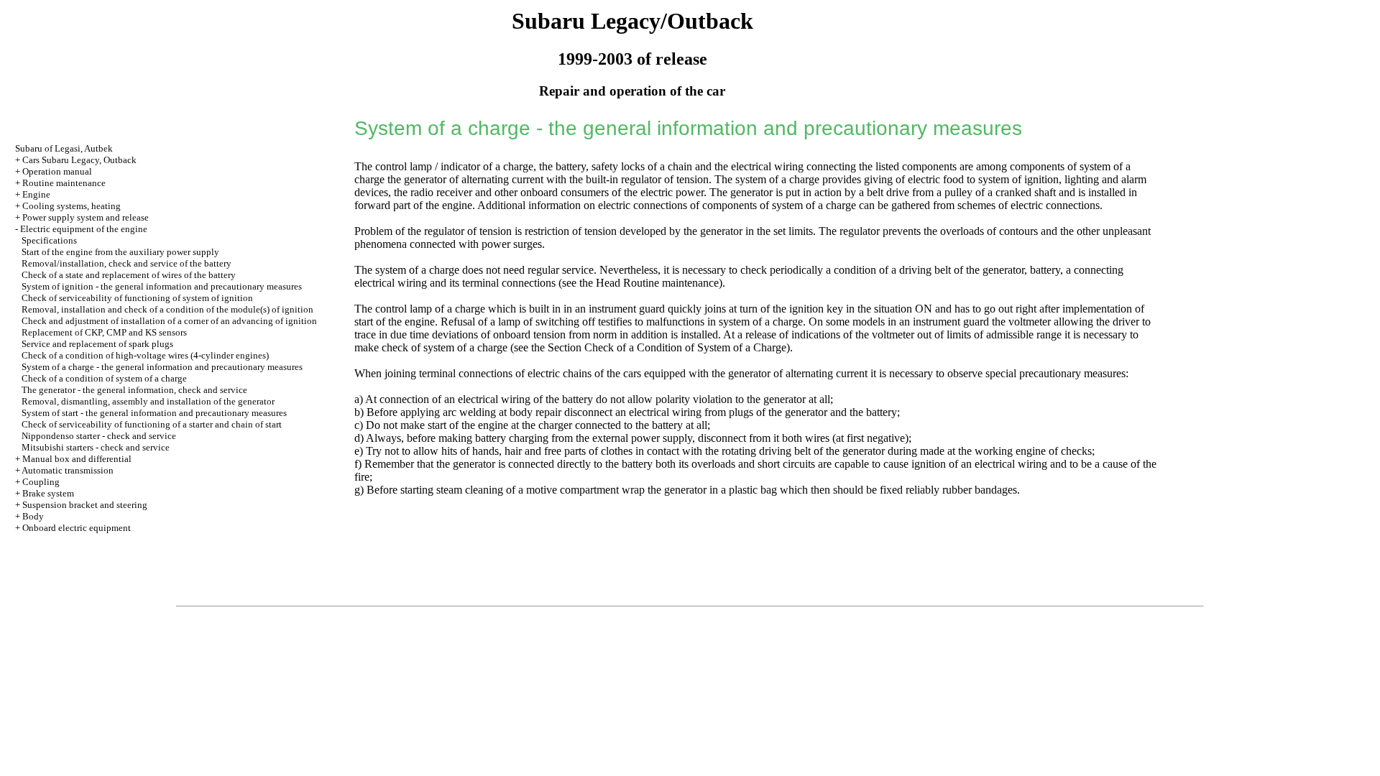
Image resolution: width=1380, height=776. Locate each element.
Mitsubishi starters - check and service (96, 447)
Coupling (41, 481)
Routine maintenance (64, 182)
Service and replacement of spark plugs (97, 343)
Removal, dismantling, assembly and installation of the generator (148, 401)
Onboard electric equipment (76, 527)
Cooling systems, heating (71, 205)
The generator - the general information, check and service (134, 389)
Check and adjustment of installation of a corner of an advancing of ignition (169, 320)
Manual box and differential (77, 458)
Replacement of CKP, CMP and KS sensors (104, 332)
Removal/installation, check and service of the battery (126, 263)
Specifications (49, 240)
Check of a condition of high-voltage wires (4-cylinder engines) (145, 355)
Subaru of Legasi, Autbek (64, 148)
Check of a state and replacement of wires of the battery (129, 274)
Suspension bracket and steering (84, 504)
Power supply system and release (85, 217)
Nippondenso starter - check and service (99, 435)
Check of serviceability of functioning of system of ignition (137, 297)
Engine (36, 194)
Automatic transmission (68, 470)
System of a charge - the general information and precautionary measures (162, 366)
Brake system (48, 493)
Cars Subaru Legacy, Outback (79, 159)
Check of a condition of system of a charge (104, 378)
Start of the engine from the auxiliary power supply (120, 251)
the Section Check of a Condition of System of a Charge (658, 347)
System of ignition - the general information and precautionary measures (162, 286)
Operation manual (57, 171)
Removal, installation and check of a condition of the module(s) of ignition (167, 309)
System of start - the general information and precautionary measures (154, 412)
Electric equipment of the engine (83, 228)
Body (33, 516)
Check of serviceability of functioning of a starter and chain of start (152, 424)
